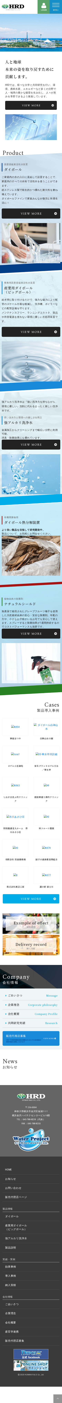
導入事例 (10, 1275)
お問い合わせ (13, 1188)
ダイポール (12, 1216)
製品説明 (10, 1247)
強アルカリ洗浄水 (16, 1238)
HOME (8, 1169)
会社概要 (33, 1014)
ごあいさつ (33, 995)
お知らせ (10, 1178)
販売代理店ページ (16, 1197)
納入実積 (10, 1285)
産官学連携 (12, 1331)
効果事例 (10, 1266)
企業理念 (33, 1005)
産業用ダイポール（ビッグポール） (16, 1227)
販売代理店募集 (14, 1340)
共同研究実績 (33, 1023)
